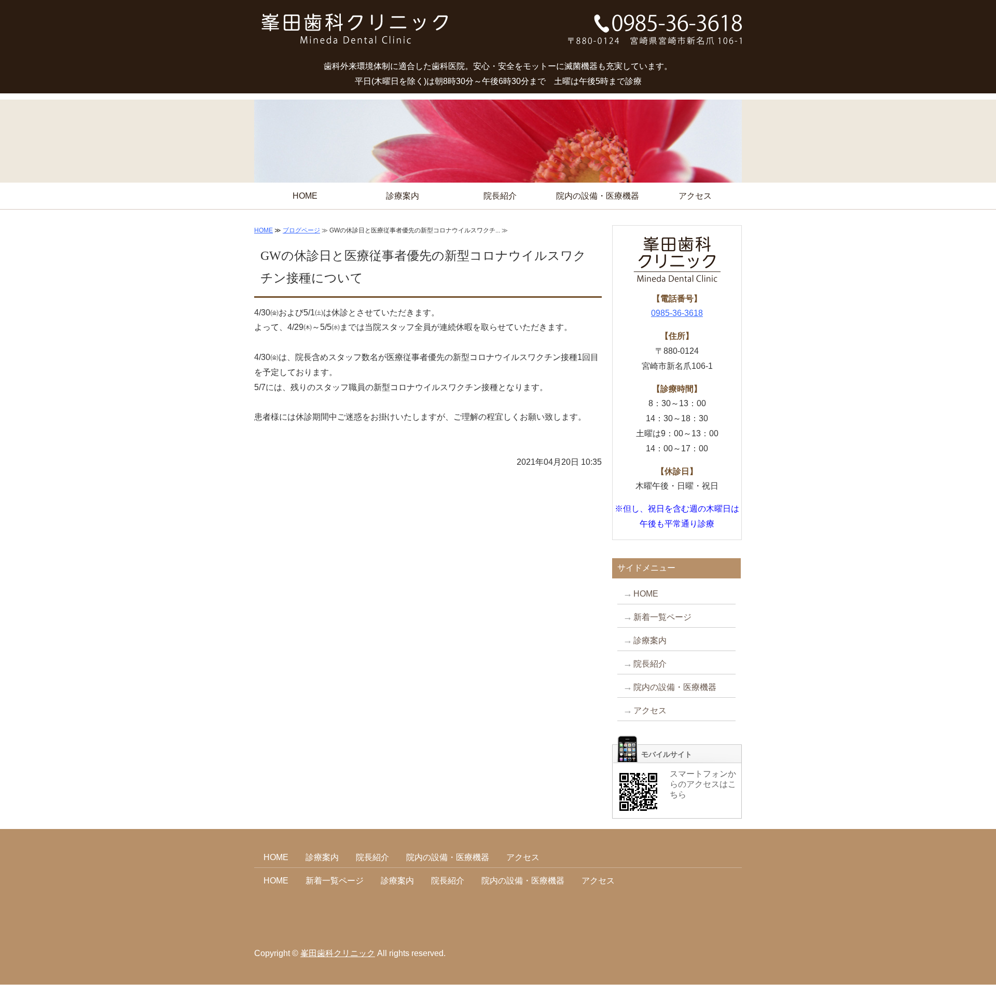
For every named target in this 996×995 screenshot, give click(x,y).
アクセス (695, 195)
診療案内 (402, 195)
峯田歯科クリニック (337, 953)
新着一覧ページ (662, 617)
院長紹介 (500, 195)
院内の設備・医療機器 (597, 195)
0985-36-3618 (677, 313)
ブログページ (301, 230)
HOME (305, 195)
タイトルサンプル (355, 33)
